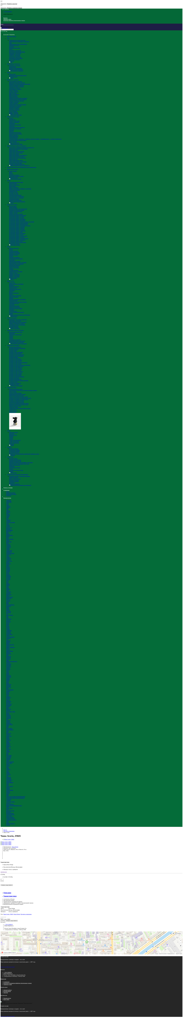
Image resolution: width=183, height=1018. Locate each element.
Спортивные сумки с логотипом (17, 341)
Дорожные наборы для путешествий (18, 209)
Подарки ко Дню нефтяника (16, 352)
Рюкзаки (11, 436)
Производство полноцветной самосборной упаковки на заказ (24, 454)
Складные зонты (13, 76)
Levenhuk (8, 633)
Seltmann (8, 720)
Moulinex (8, 659)
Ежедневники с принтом (15, 89)
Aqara (7, 517)
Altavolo (8, 512)
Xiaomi (8, 791)
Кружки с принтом (13, 91)
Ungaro (8, 773)
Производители (7, 498)
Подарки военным (13, 349)
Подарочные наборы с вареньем (17, 227)
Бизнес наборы (12, 206)
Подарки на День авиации (15, 360)
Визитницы (12, 123)
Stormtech (8, 746)
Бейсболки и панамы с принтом (17, 82)
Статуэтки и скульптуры (15, 57)
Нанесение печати (10, 492)
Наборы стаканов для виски (16, 214)
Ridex (7, 707)
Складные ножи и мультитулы (16, 196)
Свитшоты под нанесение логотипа (18, 302)
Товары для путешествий (15, 200)
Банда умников (10, 804)
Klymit (7, 622)
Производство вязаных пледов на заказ (18, 404)
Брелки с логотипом (14, 122)
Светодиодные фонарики (15, 195)
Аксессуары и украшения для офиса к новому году (21, 147)
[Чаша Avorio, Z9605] (8, 839)
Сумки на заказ (13, 409)
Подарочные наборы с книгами (17, 229)
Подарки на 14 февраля (15, 358)
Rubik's (8, 714)
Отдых (8, 180)
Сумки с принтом (13, 103)
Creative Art (9, 561)
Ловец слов (9, 816)
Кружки (11, 256)
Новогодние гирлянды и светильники (18, 148)
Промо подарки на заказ (15, 405)
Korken (8, 626)
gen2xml (11, 118)
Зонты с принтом (13, 90)
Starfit (7, 741)
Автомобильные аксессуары (16, 182)
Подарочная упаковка (14, 450)
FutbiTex (8, 589)
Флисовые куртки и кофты (15, 308)
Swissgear (8, 749)
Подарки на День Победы (15, 367)
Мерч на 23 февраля (14, 94)
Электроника (10, 457)
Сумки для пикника (14, 442)
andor (7, 513)
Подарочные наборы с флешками (17, 239)
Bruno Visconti (9, 539)
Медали (11, 173)
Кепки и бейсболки (14, 293)
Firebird (8, 584)
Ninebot (8, 668)
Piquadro (8, 686)
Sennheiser (8, 723)
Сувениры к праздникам (13, 345)
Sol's (7, 732)
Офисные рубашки (13, 296)
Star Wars (8, 740)
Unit (7, 776)
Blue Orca (8, 531)
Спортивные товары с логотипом (15, 330)
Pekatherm (8, 677)
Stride (7, 747)
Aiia (7, 509)
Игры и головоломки (14, 185)
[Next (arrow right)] (2, 918)
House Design (9, 597)
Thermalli (8, 758)
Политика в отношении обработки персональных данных (17, 983)
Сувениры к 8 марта (14, 384)
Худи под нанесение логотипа (16, 312)
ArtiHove (8, 519)
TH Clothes (9, 755)
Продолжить (3, 3)
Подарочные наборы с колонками (17, 230)
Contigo (8, 557)
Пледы (10, 49)
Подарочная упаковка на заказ (16, 402)
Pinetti (7, 683)
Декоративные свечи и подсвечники (18, 44)
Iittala (7, 603)
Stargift (8, 742)
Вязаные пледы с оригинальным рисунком (19, 84)
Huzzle (8, 599)
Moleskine (8, 653)
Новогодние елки (13, 150)
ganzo (7, 590)
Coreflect (8, 559)
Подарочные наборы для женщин (17, 219)
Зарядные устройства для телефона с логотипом (21, 462)
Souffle (8, 734)
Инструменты (12, 186)
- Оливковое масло (44, 139)
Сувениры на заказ (11, 387)
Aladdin (8, 510)
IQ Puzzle (8, 611)
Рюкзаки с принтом (14, 102)
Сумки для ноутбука (14, 441)
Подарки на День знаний (15, 363)
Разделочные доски (14, 266)
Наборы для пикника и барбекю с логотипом (20, 188)
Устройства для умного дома (16, 470)
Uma (7, 770)
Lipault (8, 635)
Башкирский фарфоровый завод (14, 805)
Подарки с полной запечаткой (16, 400)
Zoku (7, 795)
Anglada (8, 514)
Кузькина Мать (10, 813)
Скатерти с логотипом (14, 55)
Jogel (7, 617)
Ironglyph (8, 612)
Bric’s (7, 537)
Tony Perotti (9, 763)
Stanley (8, 738)
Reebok (8, 698)
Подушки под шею (13, 194)
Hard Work (8, 594)
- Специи (52, 139)
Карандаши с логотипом (15, 321)
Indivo (7, 607)
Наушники (11, 466)
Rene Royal (9, 704)
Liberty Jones (9, 634)
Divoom (8, 567)
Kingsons (8, 621)
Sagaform (8, 715)
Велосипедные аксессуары (15, 332)
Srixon (7, 737)
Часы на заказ (12, 412)
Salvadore (8, 716)
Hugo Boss (8, 598)
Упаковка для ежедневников (16, 69)
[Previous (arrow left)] (1, 918)
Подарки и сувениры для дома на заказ (18, 399)
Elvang (8, 574)
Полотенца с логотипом (15, 50)
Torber (7, 764)
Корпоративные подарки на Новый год (16, 145)
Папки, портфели (13, 135)
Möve (7, 660)
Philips (7, 680)
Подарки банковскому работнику (17, 348)
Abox (7, 503)
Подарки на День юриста (15, 375)
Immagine (8, 606)
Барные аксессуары (14, 248)
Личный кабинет (7, 990)
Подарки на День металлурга (16, 366)
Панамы (11, 298)
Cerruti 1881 (9, 550)
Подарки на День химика (15, 374)
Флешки (11, 471)
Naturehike (8, 664)
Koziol (7, 628)
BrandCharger (9, 535)
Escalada (8, 577)
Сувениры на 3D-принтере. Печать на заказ (19, 408)
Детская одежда (13, 287)
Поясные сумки (13, 435)
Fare (7, 581)
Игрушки (11, 46)
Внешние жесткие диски (15, 461)
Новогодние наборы (14, 154)
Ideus (7, 602)
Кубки (10, 172)
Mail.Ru (8, 642)
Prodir (7, 692)
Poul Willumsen (9, 689)
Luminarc (8, 638)
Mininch (8, 652)
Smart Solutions (9, 729)
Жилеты (11, 291)
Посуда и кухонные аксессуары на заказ (19, 403)
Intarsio (8, 610)
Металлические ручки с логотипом (17, 322)
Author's (8, 525)
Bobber (8, 534)
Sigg (7, 727)
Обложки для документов (15, 133)
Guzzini (8, 593)
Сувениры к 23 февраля (15, 383)
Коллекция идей (10, 810)
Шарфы (11, 313)
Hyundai (8, 601)
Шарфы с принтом (13, 113)
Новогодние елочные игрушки (16, 151)
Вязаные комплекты (14, 286)
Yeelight (8, 792)
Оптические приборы (14, 190)
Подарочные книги (14, 136)
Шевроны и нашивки (14, 484)
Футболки (11, 309)
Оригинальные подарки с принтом (17, 99)
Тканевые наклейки (14, 481)
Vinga (7, 783)
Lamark (8, 629)
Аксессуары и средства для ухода (17, 40)
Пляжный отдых (13, 191)
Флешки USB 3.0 (10, 823)
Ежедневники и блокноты (13, 64)
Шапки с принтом (13, 112)
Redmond (8, 697)
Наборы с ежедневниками (15, 68)
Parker (7, 674)
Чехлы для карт (13, 141)
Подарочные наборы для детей (16, 216)
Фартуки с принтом (14, 108)
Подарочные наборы (12, 204)
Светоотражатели (13, 137)
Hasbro (8, 595)
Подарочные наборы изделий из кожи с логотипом (21, 221)
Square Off (8, 736)
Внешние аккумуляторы (15, 460)
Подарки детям (13, 351)
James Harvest (9, 615)
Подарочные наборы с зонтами (16, 228)
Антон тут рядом (10, 801)
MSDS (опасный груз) (11, 661)
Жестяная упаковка (13, 448)
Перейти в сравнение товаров (14, 7)
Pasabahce (8, 675)
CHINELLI (9, 552)
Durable (8, 570)
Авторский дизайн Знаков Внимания (15, 798)
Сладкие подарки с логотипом (16, 139)
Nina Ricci (8, 666)
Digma (7, 565)
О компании (6, 490)
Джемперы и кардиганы (15, 289)
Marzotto (8, 649)
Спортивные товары (14, 199)
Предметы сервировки (14, 265)
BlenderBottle (9, 530)
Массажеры (12, 333)
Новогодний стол (13, 159)
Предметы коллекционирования (17, 51)
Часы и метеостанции (14, 59)
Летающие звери (10, 814)
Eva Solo (8, 579)
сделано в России (10, 818)
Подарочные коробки (14, 451)
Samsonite (8, 718)
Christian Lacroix (10, 553)
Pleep (7, 688)
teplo (7, 754)
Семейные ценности (11, 819)
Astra (7, 523)
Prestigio (8, 691)
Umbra (7, 772)
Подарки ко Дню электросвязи (16, 354)
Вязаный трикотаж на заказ (15, 389)
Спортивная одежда (14, 303)
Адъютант (8, 799)
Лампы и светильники (14, 465)
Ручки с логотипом (12, 318)
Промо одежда (10, 281)
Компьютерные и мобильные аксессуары (19, 463)
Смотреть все (58, 139)
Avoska (8, 526)
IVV (7, 613)
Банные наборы (13, 183)
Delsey (7, 562)
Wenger (8, 787)
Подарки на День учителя (15, 372)
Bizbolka (8, 528)
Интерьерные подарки (14, 48)
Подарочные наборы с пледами (16, 237)
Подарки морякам (13, 357)
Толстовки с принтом (14, 107)
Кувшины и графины (14, 257)
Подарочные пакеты (14, 452)
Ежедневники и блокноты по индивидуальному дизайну (23, 390)
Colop (7, 556)
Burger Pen (8, 541)
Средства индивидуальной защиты (17, 140)
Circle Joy (8, 554)
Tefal (7, 752)
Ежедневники (12, 67)
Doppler (8, 568)
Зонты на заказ (12, 391)
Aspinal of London (10, 522)
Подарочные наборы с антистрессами (18, 224)
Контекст (8, 812)
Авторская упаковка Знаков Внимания (15, 796)
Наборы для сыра (13, 212)
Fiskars (8, 585)
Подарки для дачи (13, 192)
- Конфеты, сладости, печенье (31, 139)
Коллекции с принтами (13, 79)
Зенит (7, 809)
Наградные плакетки (14, 175)
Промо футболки (13, 300)
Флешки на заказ (13, 411)
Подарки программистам (15, 379)
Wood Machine (9, 790)
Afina (7, 508)
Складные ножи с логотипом (16, 197)
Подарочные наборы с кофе (16, 232)
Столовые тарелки (13, 270)
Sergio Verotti (9, 724)
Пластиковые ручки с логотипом (17, 324)
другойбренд (9, 808)
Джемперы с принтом (14, 88)
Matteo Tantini (9, 651)
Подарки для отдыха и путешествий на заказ (20, 398)
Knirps (7, 624)
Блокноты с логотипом (14, 65)
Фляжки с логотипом (14, 275)
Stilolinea (8, 743)
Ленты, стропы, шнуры (15, 478)
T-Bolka (8, 751)
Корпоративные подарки (13, 116)
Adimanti (8, 507)
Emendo (8, 575)
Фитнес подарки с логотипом (16, 342)
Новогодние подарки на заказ (16, 395)
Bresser (8, 536)
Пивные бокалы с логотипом (16, 263)
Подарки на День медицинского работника (19, 365)
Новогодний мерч (13, 97)
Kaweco (8, 620)
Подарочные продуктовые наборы (17, 242)
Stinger (8, 745)
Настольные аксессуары (15, 132)
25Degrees (8, 500)
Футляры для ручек (14, 327)
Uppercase (8, 777)
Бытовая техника (13, 458)
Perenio (8, 678)
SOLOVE (8, 733)
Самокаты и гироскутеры (15, 334)
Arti (7, 518)
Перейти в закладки (12, 3)
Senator (8, 722)
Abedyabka (9, 501)
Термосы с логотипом (14, 274)
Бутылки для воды (13, 251)
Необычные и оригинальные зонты (17, 75)
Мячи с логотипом (13, 187)
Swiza (7, 750)
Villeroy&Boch (9, 782)
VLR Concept (9, 786)
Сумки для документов (14, 440)
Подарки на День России (15, 370)
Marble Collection (10, 647)
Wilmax (8, 789)
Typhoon (8, 769)
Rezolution (8, 705)
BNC (7, 532)
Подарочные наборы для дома (16, 218)
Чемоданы (11, 444)
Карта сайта (6, 999)
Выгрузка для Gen (11, 36)
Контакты (8, 495)
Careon (8, 548)
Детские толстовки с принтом (16, 85)
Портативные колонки (14, 467)
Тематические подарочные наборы (17, 104)
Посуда (9, 246)
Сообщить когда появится (6, 885)
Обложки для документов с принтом (18, 98)
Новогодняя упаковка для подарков (17, 161)
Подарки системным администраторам (18, 380)
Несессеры (11, 433)
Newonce (8, 665)
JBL (7, 616)
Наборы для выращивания (15, 211)
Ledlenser (8, 631)
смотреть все (4, 872)
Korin (7, 625)
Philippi (8, 679)
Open (7, 671)
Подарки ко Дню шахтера (15, 353)
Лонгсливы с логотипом (15, 295)
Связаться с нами (7, 984)
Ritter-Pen (8, 709)
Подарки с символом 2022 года (16, 164)
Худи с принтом (13, 111)
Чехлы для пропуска (14, 142)
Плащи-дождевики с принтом (16, 100)
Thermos (8, 759)
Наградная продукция (12, 169)
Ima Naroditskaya (10, 604)
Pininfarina (8, 684)
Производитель (7, 998)
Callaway (8, 545)
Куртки (11, 294)
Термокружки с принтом (15, 106)
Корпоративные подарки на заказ (17, 394)
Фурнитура (12, 482)
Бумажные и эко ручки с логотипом (18, 319)
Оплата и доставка (8, 487)
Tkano (7, 760)
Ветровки (11, 285)
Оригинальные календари (15, 163)
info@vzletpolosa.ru (8, 14)
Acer (7, 504)
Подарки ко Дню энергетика (16, 356)
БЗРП (7, 807)
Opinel (7, 673)
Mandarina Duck (10, 644)
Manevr (8, 646)
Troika (7, 768)
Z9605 (11, 914)
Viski (7, 785)
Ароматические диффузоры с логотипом (19, 41)
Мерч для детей (13, 93)
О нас (7, 491)
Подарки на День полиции (15, 369)
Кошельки (11, 130)
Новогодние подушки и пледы (16, 156)
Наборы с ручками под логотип (17, 323)
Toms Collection (10, 761)
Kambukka (8, 619)
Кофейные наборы (13, 254)
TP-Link (8, 765)
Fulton (7, 588)
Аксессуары (12, 282)
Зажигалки (11, 126)
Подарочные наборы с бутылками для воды (19, 225)
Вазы (10, 42)
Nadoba (8, 662)
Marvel (8, 648)
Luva (7, 639)
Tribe (7, 767)
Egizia (7, 572)
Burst (7, 543)
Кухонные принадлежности (16, 258)
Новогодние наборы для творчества (18, 155)
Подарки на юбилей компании (16, 376)
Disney (8, 566)
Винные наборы (13, 207)
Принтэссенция (10, 817)
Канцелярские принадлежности (17, 127)
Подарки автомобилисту (15, 347)
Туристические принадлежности (17, 201)
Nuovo (7, 670)
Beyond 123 (9, 527)
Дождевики (12, 290)
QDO (7, 695)
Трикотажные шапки (14, 306)
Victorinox (8, 781)
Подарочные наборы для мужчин (17, 220)
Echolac (8, 571)
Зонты (8, 72)
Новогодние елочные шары (16, 152)
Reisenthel (8, 701)
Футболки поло (13, 311)
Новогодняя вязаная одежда (16, 160)
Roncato (8, 710)
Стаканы (11, 269)
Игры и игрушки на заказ (15, 393)
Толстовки (11, 304)
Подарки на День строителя (16, 371)
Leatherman (9, 630)
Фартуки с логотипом (14, 307)
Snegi (7, 731)
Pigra (7, 682)
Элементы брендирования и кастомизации (19, 315)
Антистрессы (12, 119)
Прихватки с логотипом (15, 53)
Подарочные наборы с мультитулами (18, 236)
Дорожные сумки (13, 432)
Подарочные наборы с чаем (16, 241)
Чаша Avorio (6, 914)
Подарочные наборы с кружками (17, 233)
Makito (8, 643)
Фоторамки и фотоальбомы (16, 58)
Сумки (8, 430)
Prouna (8, 693)
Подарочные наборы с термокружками (18, 238)
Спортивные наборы (14, 243)
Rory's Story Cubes (10, 711)
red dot (7, 696)
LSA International (10, 637)
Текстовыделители (13, 326)
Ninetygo (8, 669)
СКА (7, 821)
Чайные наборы (13, 278)
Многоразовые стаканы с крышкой (17, 262)
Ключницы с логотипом (15, 128)
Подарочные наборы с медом (16, 234)
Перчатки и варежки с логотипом (17, 299)
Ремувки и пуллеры (14, 480)
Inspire (7, 608)
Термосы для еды (13, 272)
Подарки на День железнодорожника (18, 362)
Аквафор (8, 800)
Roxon (7, 713)
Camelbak (8, 547)
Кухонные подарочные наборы (16, 210)
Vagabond (8, 778)
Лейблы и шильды (13, 477)
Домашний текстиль (14, 45)
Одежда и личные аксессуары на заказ (18, 396)
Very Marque (9, 780)
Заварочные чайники (14, 252)
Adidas (8, 505)
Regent (8, 700)
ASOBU (8, 521)
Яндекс (8, 825)
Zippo (7, 794)
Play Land (8, 687)
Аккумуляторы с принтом (15, 81)
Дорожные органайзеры (15, 124)
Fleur (7, 586)
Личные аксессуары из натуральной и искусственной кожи (21, 167)
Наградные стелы (13, 177)
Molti (7, 655)
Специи (11, 336)
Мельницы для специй (14, 261)
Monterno (8, 657)
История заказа (7, 991)
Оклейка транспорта (11, 494)
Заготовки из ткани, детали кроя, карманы (19, 476)
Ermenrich (8, 576)
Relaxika (8, 702)
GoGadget (8, 592)
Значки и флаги (13, 171)
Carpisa (8, 549)
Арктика (8, 803)
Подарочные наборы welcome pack (17, 215)
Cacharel (8, 544)
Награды (11, 131)
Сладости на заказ (13, 407)
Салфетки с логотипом (14, 54)
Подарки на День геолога (15, 361)
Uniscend (8, 774)
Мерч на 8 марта (13, 95)
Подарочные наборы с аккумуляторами (18, 223)
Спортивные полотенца (15, 339)
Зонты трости (12, 74)
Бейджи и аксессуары (14, 121)
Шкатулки (11, 61)
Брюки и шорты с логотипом (16, 284)
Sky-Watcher (9, 728)
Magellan (8, 640)
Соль (7, 822)
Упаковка (9, 447)
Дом (8, 38)
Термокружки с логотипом (15, 271)
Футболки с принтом (14, 109)
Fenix (7, 583)
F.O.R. (7, 580)
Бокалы (11, 249)
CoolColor (8, 558)
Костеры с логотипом (14, 253)
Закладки (5, 992)
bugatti (7, 540)
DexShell (8, 563)
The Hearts (8, 756)
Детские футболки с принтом (16, 86)
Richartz (8, 706)
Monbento (8, 656)
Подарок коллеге (13, 381)
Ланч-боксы (12, 260)
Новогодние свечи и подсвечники (17, 157)
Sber (7, 719)
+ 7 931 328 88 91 (7, 11)
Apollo (7, 516)
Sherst (7, 725)
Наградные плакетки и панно (16, 176)
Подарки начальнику (14, 378)
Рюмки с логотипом (14, 267)
